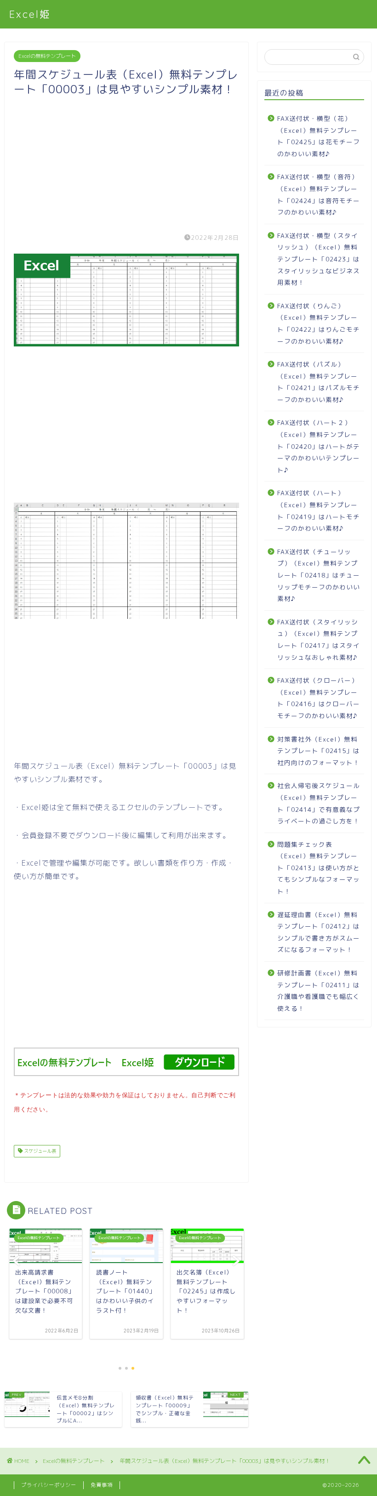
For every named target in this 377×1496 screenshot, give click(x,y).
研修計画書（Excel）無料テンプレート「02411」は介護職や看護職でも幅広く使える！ (318, 991)
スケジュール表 (39, 1151)
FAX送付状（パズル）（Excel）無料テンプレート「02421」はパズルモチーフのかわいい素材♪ (318, 382)
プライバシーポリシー (48, 1485)
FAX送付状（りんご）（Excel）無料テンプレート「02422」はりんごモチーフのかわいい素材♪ (318, 323)
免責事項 (102, 1485)
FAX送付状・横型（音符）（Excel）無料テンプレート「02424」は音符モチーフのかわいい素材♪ (318, 194)
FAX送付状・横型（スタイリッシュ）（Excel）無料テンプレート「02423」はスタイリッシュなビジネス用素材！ (318, 259)
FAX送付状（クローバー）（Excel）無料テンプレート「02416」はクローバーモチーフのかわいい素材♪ (318, 698)
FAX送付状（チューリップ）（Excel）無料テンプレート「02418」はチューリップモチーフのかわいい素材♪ (318, 575)
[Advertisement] (126, 160)
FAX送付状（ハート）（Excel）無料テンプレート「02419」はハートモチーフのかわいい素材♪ (318, 510)
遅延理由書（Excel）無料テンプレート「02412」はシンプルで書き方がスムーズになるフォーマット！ (318, 932)
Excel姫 (30, 14)
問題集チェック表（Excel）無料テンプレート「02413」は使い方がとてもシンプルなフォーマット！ (318, 867)
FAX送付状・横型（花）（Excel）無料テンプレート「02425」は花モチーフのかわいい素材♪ (318, 136)
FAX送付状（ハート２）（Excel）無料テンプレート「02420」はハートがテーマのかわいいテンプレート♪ (318, 446)
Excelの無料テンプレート (47, 56)
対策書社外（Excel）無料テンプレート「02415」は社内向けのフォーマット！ (318, 751)
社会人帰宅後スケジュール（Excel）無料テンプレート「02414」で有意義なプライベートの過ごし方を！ (318, 803)
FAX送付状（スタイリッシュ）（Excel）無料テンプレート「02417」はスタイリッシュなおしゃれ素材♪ (318, 640)
